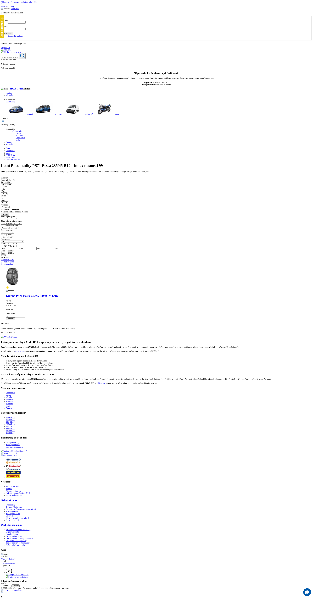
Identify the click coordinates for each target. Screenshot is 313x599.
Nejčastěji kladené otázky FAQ (18, 493)
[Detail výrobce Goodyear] (13, 473)
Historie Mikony (12, 486)
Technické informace (14, 507)
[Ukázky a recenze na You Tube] (9, 572)
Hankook (9, 401)
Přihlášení (15, 9)
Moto (116, 114)
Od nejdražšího (7, 264)
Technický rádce (9, 500)
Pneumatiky (10, 101)
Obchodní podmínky (11, 525)
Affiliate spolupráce (13, 491)
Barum (8, 395)
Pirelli (8, 406)
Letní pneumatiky (12, 442)
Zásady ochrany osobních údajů (18, 543)
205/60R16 (10, 424)
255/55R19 (10, 433)
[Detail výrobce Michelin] (13, 470)
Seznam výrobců (12, 520)
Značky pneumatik (13, 514)
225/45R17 (10, 422)
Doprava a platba (12, 532)
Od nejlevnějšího (7, 262)
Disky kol (9, 516)
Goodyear (10, 408)
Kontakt (9, 93)
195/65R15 (10, 417)
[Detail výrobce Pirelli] (13, 477)
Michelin (9, 404)
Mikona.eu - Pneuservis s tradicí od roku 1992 (19, 2)
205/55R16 (10, 420)
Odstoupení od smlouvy (15, 536)
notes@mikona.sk (8, 563)
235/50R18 (10, 431)
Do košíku (10, 319)
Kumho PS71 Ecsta (32, 295)
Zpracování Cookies (14, 495)
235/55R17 (10, 426)
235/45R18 (10, 428)
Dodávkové (88, 114)
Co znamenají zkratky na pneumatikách (21, 509)
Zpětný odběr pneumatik (15, 545)
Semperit (9, 399)
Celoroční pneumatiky (14, 447)
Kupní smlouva (12, 534)
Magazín (9, 95)
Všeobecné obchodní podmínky (18, 530)
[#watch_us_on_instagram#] (17, 577)
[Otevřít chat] (307, 592)
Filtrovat (5, 214)
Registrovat (5, 48)
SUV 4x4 (58, 114)
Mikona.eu (19, 351)
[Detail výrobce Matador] (13, 466)
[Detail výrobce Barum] (13, 460)
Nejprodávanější (7, 260)
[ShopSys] (13, 590)
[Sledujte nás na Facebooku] (17, 575)
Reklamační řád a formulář (16, 541)
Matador (9, 397)
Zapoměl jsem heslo (15, 36)
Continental (10, 393)
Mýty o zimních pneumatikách (17, 518)
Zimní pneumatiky (13, 445)
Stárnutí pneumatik (13, 511)
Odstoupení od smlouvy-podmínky (19, 538)
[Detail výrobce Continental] (13, 464)
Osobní (30, 114)
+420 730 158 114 (16, 89)
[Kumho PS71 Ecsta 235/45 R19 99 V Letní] (12, 285)
